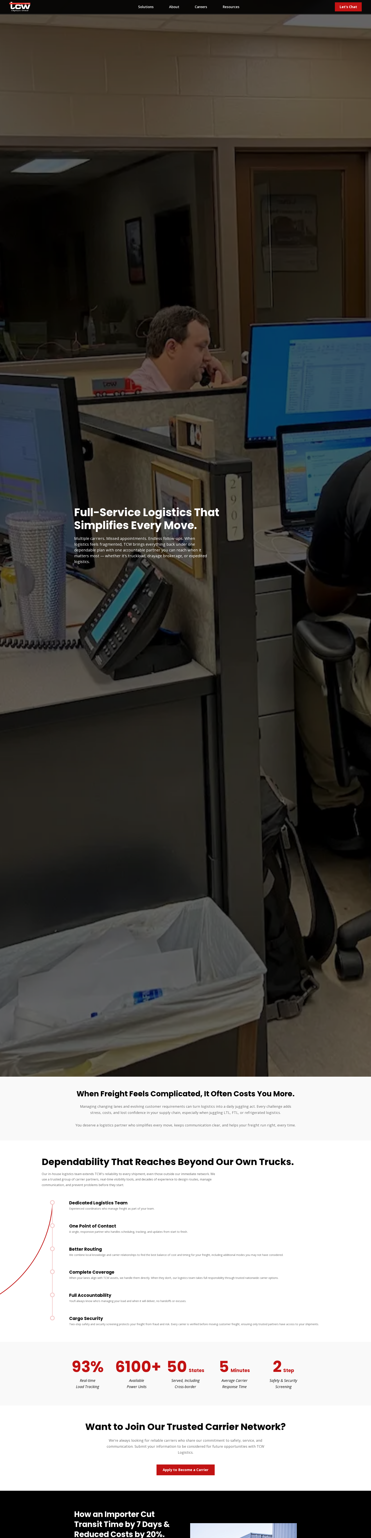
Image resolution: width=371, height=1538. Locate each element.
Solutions (146, 6)
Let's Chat (348, 6)
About (174, 6)
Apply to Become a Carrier (185, 1469)
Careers (201, 6)
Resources (231, 6)
